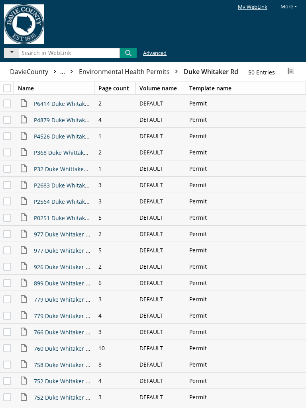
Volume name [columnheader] (158, 88)
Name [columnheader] (26, 88)
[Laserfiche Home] (34, 23)
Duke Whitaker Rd (211, 71)
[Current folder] (11, 53)
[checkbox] (7, 88)
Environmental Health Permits (125, 71)
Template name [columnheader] (210, 88)
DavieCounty (38, 71)
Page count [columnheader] (113, 88)
